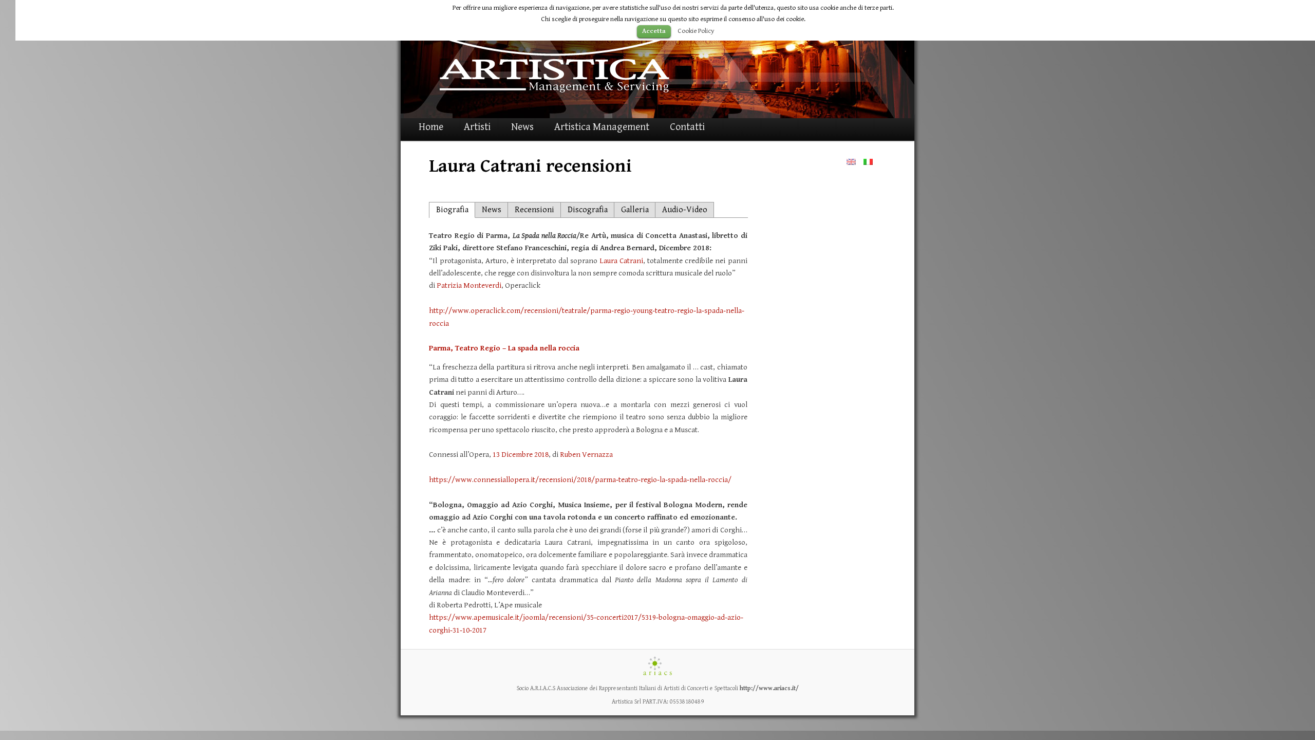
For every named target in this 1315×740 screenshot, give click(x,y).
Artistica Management (601, 127)
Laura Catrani (621, 260)
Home (431, 127)
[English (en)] (851, 161)
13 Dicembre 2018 (521, 454)
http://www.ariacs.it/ (769, 688)
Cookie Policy (696, 31)
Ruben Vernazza (586, 454)
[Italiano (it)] (868, 161)
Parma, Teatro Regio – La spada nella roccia (504, 348)
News (522, 127)
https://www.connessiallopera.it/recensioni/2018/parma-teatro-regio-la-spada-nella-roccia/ (580, 479)
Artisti (477, 127)
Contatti (687, 127)
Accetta (654, 31)
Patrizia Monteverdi (469, 285)
